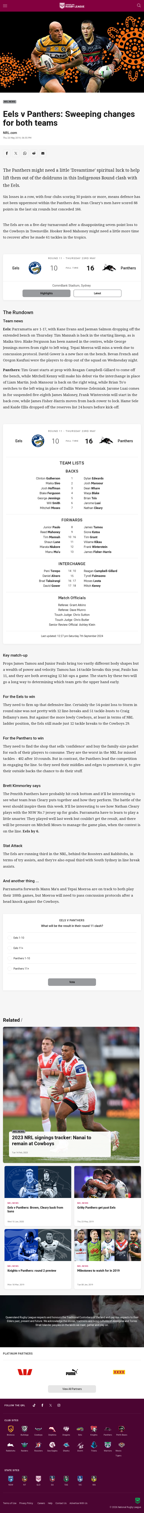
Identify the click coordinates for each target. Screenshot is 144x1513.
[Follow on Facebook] (42, 1405)
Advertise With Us (78, 1503)
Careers (41, 1503)
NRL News (9, 102)
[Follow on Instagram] (58, 1405)
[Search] (139, 5)
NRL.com (10, 132)
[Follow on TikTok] (34, 1405)
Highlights (46, 293)
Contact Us (61, 1503)
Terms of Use (9, 1503)
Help (50, 1503)
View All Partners (72, 1389)
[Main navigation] (5, 6)
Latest (97, 293)
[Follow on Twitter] (50, 1405)
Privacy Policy (26, 1503)
